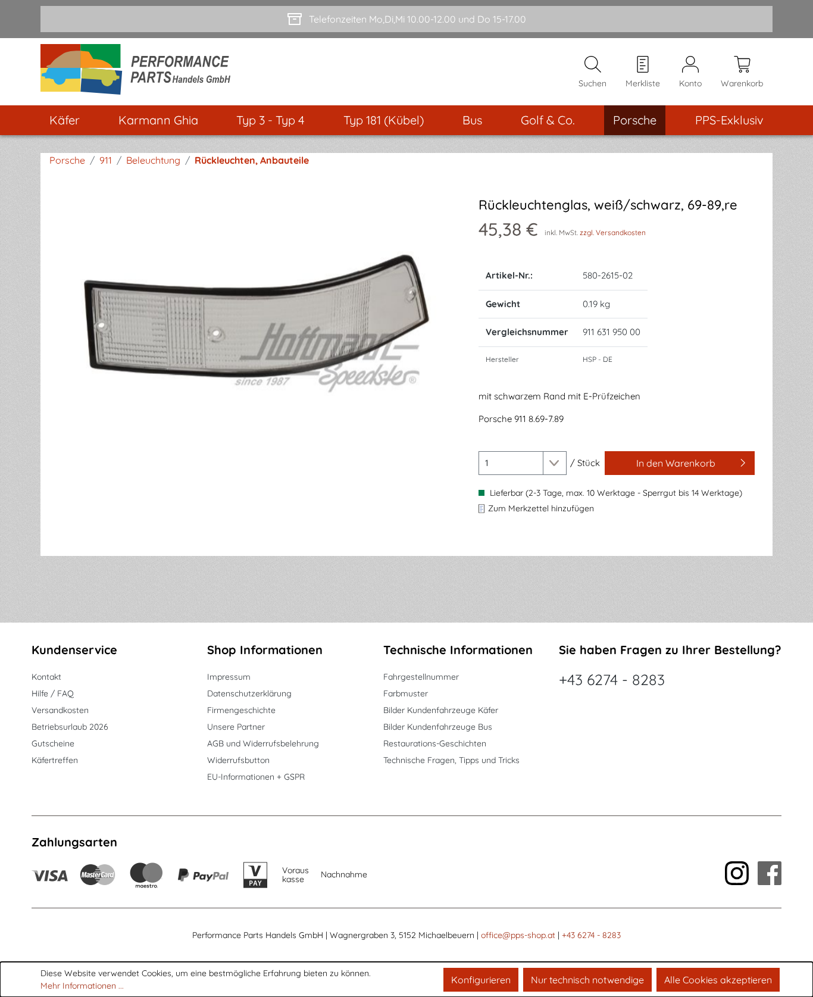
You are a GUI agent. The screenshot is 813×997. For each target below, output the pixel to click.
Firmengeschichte (241, 710)
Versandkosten (60, 710)
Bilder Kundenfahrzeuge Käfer (440, 710)
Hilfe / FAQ (53, 693)
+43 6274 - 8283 (612, 679)
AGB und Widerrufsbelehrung (263, 743)
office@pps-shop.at (518, 935)
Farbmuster (405, 693)
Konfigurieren (481, 980)
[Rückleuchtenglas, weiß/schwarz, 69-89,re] (256, 325)
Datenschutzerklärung (249, 693)
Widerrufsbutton (238, 760)
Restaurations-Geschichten (434, 743)
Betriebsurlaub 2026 (70, 726)
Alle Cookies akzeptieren (718, 980)
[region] (256, 325)
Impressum (229, 676)
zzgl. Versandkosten (613, 232)
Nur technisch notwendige (587, 980)
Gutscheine (53, 743)
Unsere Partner (236, 726)
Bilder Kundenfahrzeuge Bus (437, 726)
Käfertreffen (55, 760)
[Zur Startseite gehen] (139, 71)
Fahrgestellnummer (421, 676)
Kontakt (46, 676)
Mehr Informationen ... (82, 985)
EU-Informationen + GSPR (256, 776)
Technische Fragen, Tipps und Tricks (451, 760)
